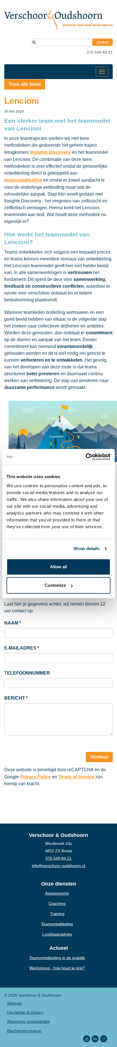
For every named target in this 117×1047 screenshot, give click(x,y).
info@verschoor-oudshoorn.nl (58, 865)
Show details (86, 548)
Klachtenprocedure (24, 1031)
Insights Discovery (50, 152)
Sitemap (14, 1003)
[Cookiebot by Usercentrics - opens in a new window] (85, 457)
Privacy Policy (35, 776)
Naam (12, 623)
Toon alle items (25, 84)
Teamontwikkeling (57, 924)
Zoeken (102, 42)
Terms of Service (76, 776)
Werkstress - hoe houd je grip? (57, 968)
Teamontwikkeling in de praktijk (57, 957)
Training (57, 913)
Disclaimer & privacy (25, 1012)
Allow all (58, 566)
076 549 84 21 (100, 52)
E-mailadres (21, 648)
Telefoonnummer (27, 673)
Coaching (57, 903)
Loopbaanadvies (57, 934)
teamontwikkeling (23, 180)
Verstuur (99, 756)
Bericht (16, 698)
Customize (55, 585)
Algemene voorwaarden (28, 1021)
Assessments (57, 893)
